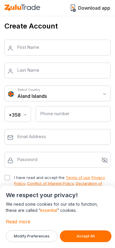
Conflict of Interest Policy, (51, 183)
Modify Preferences (32, 236)
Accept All (86, 236)
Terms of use (78, 177)
